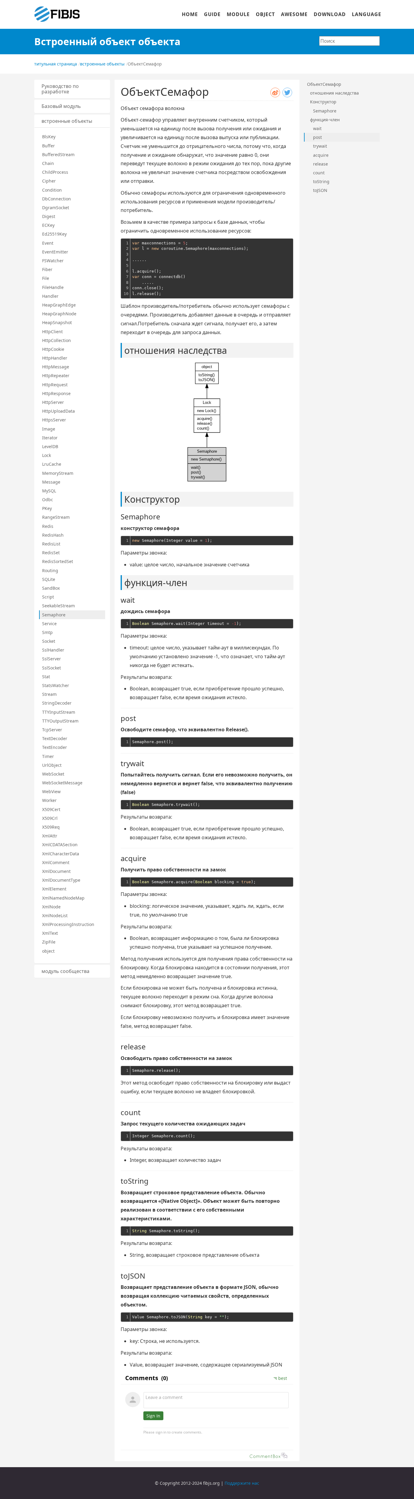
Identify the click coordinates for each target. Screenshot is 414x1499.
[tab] (72, 89)
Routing (50, 570)
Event (47, 243)
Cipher (49, 181)
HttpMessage (55, 367)
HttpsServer (54, 420)
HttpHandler (54, 358)
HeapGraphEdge (59, 305)
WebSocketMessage (62, 783)
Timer (48, 756)
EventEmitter (55, 252)
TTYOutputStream (60, 721)
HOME (190, 14)
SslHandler (53, 650)
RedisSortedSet (57, 561)
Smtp (47, 632)
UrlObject (52, 765)
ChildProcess (55, 172)
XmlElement (54, 889)
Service (49, 623)
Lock (46, 455)
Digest (48, 216)
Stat (46, 676)
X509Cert (51, 809)
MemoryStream (57, 473)
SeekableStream (58, 606)
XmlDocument (56, 871)
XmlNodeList (55, 915)
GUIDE (212, 14)
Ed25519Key (54, 234)
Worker (49, 800)
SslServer (51, 659)
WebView (51, 791)
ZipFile (48, 942)
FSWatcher (53, 260)
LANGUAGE (366, 14)
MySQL (49, 491)
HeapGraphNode (59, 314)
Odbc (47, 499)
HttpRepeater (55, 375)
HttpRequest (55, 384)
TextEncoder (54, 747)
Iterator (50, 438)
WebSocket (53, 774)
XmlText (50, 933)
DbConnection (56, 199)
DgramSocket (55, 207)
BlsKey (48, 136)
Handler (50, 296)
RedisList (51, 544)
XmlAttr (49, 836)
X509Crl (50, 818)
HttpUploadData (58, 411)
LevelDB (50, 446)
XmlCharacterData (60, 854)
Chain (48, 163)
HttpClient (52, 331)
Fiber (47, 269)
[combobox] (349, 41)
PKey (47, 508)
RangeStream (56, 517)
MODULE (238, 14)
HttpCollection (56, 340)
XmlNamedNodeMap (63, 898)
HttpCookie (53, 349)
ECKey (48, 225)
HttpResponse (56, 393)
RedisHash (53, 535)
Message (51, 482)
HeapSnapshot (57, 322)
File (45, 278)
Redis (47, 526)
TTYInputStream (58, 712)
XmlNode (51, 907)
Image (48, 429)
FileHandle (53, 287)
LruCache (51, 464)
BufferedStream (58, 154)
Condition (52, 190)
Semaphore (53, 615)
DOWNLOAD (330, 14)
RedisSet (51, 552)
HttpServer (53, 402)
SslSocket (51, 668)
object (48, 951)
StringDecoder (57, 703)
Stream (49, 694)
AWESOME (294, 14)
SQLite (48, 579)
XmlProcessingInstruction (68, 924)
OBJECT (265, 14)
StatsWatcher (55, 685)
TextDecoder (54, 738)
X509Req (51, 827)
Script (48, 597)
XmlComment (55, 862)
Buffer (48, 146)
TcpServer (52, 730)
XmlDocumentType (61, 880)
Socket (48, 641)
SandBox (51, 588)
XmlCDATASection (60, 844)
